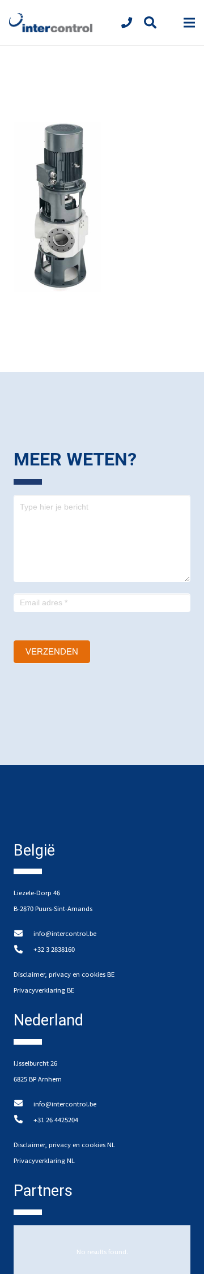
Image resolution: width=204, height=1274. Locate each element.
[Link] (50, 23)
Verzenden (52, 651)
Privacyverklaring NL (44, 1160)
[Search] (149, 22)
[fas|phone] (129, 23)
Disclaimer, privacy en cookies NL (64, 1144)
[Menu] (189, 22)
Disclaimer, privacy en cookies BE (64, 973)
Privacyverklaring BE (44, 989)
